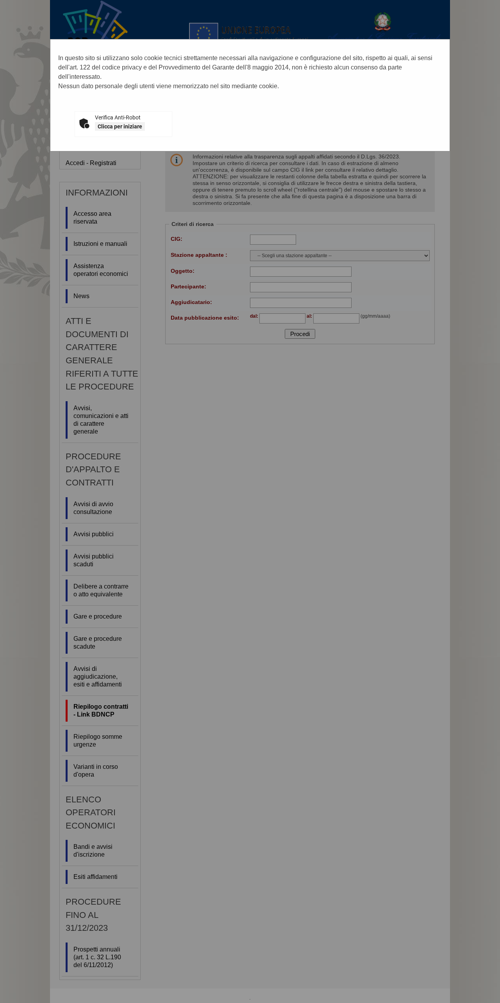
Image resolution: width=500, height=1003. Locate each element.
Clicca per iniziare (120, 126)
